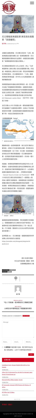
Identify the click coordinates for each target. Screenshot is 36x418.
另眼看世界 (12, 270)
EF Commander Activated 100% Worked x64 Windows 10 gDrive (16, 386)
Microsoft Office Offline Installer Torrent (12, 380)
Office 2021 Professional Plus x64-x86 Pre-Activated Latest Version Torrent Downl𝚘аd (17, 373)
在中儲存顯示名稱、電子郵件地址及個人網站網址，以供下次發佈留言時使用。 (18, 348)
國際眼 (9, 271)
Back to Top (17, 399)
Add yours (26, 315)
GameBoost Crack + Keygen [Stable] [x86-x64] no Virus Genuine (16, 366)
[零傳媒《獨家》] (10, 7)
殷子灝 (4, 43)
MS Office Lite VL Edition (8, 392)
